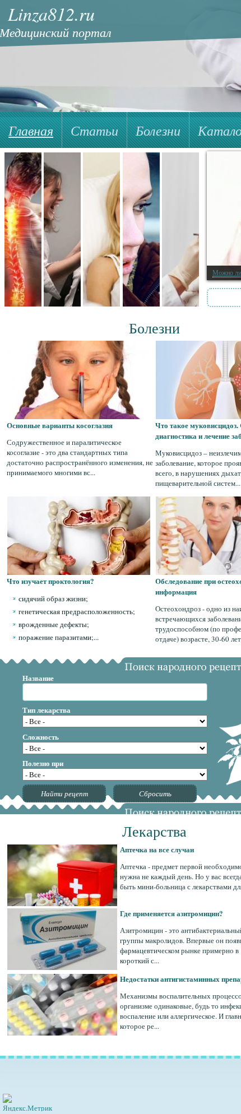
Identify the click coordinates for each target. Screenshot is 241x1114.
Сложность (40, 736)
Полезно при (42, 763)
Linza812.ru (51, 14)
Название (38, 677)
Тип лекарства (46, 709)
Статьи (94, 130)
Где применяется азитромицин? (171, 913)
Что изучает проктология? (50, 580)
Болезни (158, 130)
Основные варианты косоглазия (60, 425)
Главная (30, 130)
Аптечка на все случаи (157, 849)
